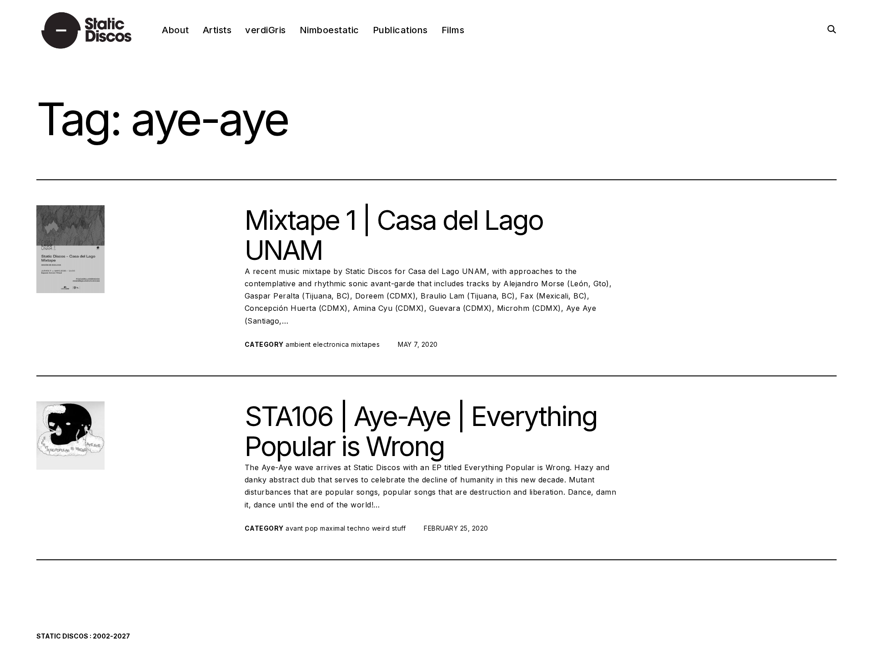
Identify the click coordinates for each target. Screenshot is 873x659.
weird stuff (389, 528)
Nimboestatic (329, 30)
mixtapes (365, 344)
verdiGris (265, 30)
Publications (400, 30)
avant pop (302, 528)
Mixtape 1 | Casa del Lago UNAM (394, 234)
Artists (217, 30)
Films (453, 30)
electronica (331, 344)
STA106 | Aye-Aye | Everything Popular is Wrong (421, 431)
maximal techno (345, 528)
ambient (298, 344)
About (175, 30)
